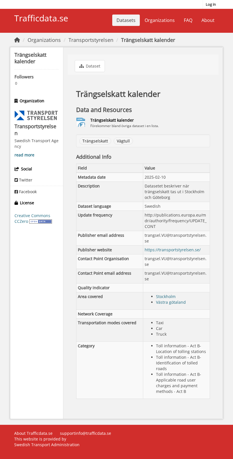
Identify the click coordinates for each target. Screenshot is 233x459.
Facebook (27, 191)
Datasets (126, 20)
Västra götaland (171, 302)
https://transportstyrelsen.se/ (173, 249)
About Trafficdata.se (33, 433)
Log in (211, 4)
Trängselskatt (95, 141)
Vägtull (123, 141)
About (208, 20)
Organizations (160, 20)
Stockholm (166, 296)
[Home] (17, 39)
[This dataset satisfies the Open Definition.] (40, 221)
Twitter (25, 180)
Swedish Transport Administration (47, 444)
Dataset (92, 66)
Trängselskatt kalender (148, 39)
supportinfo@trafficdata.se (85, 433)
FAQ (188, 20)
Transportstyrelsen (90, 39)
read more (24, 155)
